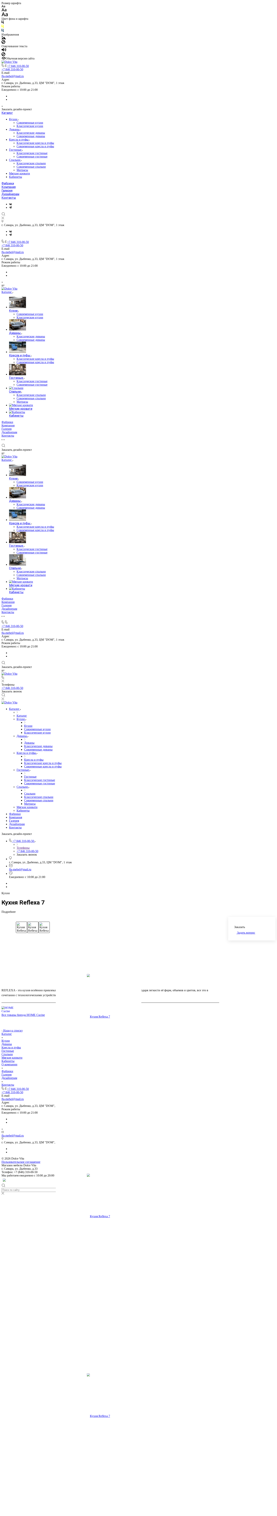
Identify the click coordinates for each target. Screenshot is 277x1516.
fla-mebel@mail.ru (13, 76)
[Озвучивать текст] (4, 50)
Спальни (15, 159)
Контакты (9, 197)
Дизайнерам (10, 194)
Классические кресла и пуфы (35, 143)
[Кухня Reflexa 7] (98, 1017)
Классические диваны (31, 132)
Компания (9, 187)
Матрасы (22, 170)
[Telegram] (10, 207)
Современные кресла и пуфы (35, 146)
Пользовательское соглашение (21, 1161)
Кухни (13, 119)
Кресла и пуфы (19, 139)
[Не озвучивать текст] (3, 55)
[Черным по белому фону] (3, 22)
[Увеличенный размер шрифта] (5, 15)
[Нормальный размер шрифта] (4, 10)
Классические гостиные (32, 153)
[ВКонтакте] (10, 204)
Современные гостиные (32, 156)
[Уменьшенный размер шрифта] (3, 6)
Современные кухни (30, 122)
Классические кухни (30, 126)
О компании (9, 1064)
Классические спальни (31, 163)
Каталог (7, 113)
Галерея (7, 190)
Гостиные (15, 149)
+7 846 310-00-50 (18, 66)
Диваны (14, 129)
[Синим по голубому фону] (3, 31)
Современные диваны (31, 136)
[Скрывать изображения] (3, 42)
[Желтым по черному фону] (3, 27)
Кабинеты (15, 176)
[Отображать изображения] (4, 38)
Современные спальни (31, 166)
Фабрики (8, 183)
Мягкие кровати (19, 173)
